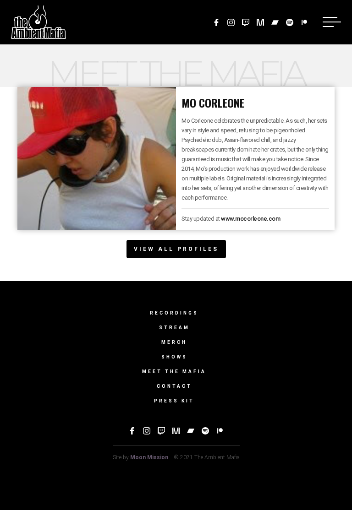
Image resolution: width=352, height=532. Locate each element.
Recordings (174, 312)
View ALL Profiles (176, 249)
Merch (174, 342)
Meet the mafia (174, 371)
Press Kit (174, 400)
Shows (174, 356)
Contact (174, 386)
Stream (174, 327)
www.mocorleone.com (250, 218)
